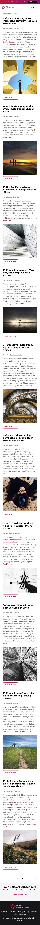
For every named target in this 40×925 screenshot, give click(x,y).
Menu (33, 7)
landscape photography (19, 802)
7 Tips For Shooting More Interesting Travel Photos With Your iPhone (20, 21)
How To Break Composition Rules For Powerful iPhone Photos (18, 526)
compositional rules (10, 542)
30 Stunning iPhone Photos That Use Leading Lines (18, 606)
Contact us (33, 911)
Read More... (32, 57)
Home (5, 14)
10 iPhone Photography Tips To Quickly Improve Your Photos (18, 273)
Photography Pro (20, 914)
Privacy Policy (22, 911)
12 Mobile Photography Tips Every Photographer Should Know (18, 109)
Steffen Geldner (9, 42)
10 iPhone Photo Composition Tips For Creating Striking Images (19, 696)
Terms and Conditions (8, 911)
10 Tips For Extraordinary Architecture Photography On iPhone (19, 189)
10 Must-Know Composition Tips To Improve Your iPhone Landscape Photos (19, 783)
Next (36, 879)
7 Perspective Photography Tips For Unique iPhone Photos (18, 347)
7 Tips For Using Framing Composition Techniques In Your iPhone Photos (18, 438)
